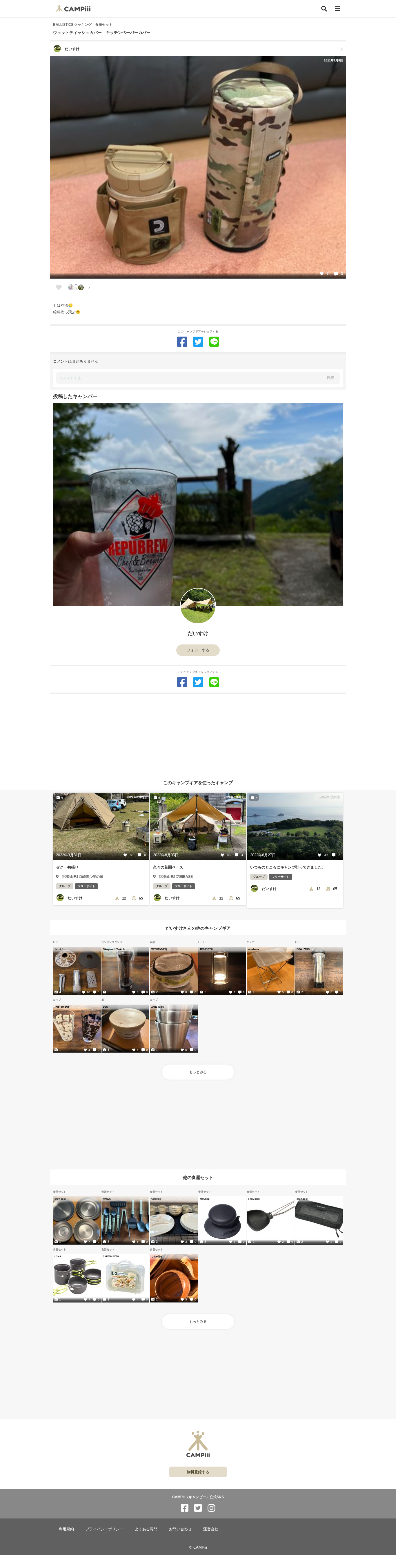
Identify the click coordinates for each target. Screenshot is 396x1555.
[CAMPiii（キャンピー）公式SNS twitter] (198, 1508)
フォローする (198, 650)
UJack (58, 1256)
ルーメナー (60, 949)
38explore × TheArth (113, 949)
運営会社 (210, 1529)
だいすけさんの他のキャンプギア (198, 927)
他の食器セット (198, 1177)
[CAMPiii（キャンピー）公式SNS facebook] (184, 1508)
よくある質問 (146, 1529)
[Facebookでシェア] (182, 342)
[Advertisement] (198, 734)
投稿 (330, 377)
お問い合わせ (180, 1529)
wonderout (253, 949)
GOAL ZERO (303, 949)
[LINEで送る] (214, 342)
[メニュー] (337, 9)
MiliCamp (205, 1199)
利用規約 (66, 1529)
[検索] (324, 8)
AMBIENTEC (206, 949)
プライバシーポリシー (104, 1529)
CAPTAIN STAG (111, 1256)
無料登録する (198, 1472)
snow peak (60, 1199)
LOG (105, 1007)
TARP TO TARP (62, 1007)
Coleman (156, 1199)
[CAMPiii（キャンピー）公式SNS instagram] (211, 1508)
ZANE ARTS (157, 1007)
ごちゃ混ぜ (156, 1256)
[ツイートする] (198, 342)
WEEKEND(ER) (159, 949)
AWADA (106, 1199)
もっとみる (198, 1072)
